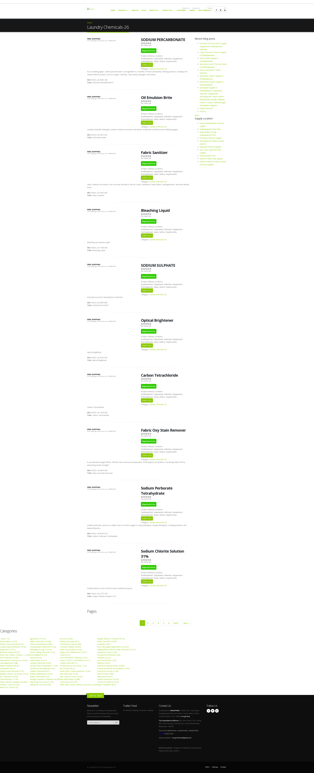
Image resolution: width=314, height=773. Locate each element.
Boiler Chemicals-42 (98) (107, 641)
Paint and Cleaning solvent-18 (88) (110, 666)
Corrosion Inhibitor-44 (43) (70, 647)
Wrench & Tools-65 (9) (9, 687)
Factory (203, 111)
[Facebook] (216, 10)
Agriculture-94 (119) (38, 639)
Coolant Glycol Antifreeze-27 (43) (13, 647)
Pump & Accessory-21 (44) (107, 671)
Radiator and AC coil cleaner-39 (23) (14, 674)
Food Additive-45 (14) (38, 655)
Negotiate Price (148, 51)
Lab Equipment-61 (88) (9, 663)
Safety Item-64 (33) (104, 676)
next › (176, 623)
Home (113, 10)
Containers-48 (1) (104, 644)
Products (122, 10)
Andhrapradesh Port (208, 156)
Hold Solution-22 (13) (38, 660)
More (197, 115)
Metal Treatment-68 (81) (10, 666)
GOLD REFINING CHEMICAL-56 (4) (73, 657)
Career (192, 10)
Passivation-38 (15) (7, 668)
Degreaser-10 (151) (7, 649)
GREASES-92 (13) (104, 657)
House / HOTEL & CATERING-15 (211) (75, 660)
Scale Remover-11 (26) (9, 679)
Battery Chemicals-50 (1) (69, 641)
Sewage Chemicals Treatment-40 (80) (45, 679)
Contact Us (167, 10)
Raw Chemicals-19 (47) (69, 674)
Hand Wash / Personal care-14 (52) (14, 660)
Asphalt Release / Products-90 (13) (111, 639)
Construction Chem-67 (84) (70, 644)
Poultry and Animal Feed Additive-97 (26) (113, 668)
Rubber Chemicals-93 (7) (39, 676)
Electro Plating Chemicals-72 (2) (42, 652)
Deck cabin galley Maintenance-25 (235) (113, 647)
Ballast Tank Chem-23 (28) (40, 641)
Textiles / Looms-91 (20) (10, 685)
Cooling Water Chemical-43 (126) (43, 647)
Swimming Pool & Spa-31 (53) (42, 682)
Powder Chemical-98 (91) (40, 671)
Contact (223, 767)
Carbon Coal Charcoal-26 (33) (11, 644)
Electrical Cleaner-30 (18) (10, 652)
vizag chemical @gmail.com (181, 738)
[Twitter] (220, 10)
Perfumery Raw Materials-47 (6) (42, 668)
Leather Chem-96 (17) (68, 663)
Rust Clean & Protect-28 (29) (71, 676)
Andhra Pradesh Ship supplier (211, 158)
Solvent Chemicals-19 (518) (108, 679)
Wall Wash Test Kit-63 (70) (40, 685)
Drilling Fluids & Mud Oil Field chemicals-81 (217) (116, 649)
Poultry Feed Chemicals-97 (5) (12, 671)
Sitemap (215, 767)
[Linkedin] (225, 10)
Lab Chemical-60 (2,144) (106, 660)
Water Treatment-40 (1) (106, 685)
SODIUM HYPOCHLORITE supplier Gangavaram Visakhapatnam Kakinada (213, 46)
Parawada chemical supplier (211, 138)
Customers (181, 10)
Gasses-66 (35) (36, 657)
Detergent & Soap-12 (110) (41, 649)
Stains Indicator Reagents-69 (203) (13, 682)
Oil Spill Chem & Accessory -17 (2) (73, 666)
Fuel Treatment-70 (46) (9, 657)
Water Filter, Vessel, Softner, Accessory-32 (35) (78, 685)
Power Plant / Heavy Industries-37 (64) (75, 671)
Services (135, 10)
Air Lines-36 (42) (66, 639)
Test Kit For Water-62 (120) (108, 682)
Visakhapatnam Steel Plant (210, 129)
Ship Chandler (204, 10)
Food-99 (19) (65, 655)
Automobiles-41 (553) (8, 641)
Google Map (185, 716)
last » (186, 623)
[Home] (92, 9)
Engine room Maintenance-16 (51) (73, 652)
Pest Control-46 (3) (67, 668)
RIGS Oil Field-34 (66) (105, 674)
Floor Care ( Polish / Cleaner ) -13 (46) (15, 655)
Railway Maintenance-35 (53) (41, 674)
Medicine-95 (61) (103, 663)
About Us (153, 10)
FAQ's (207, 767)
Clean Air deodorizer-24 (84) (41, 644)
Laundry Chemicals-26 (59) (40, 663)
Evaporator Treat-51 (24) (107, 652)
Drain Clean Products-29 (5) (71, 649)
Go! (116, 722)
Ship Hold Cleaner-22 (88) (70, 679)
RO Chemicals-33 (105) (9, 676)
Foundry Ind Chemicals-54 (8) (108, 655)
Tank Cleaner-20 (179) (68, 682)
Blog (144, 10)
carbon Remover (206, 108)
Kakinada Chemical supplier (210, 147)
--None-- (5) (4, 639)
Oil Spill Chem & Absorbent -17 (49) (44, 666)
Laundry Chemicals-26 (158, 69)
